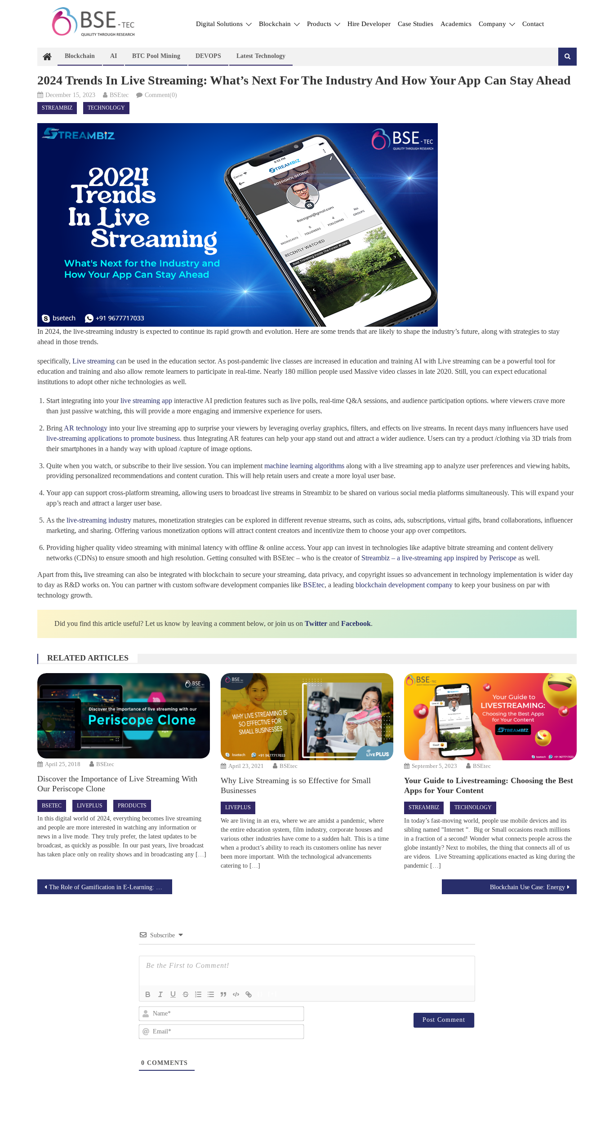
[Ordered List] (198, 994)
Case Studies (415, 23)
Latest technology (260, 56)
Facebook (356, 623)
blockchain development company (404, 585)
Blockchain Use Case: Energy (527, 887)
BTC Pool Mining (156, 56)
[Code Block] (236, 994)
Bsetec (52, 806)
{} (260, 993)
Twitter (316, 623)
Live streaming (93, 361)
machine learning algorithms (304, 466)
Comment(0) (161, 95)
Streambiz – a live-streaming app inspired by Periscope (438, 558)
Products (320, 23)
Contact (533, 23)
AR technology (85, 428)
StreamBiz (57, 108)
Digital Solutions (220, 23)
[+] (272, 993)
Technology (106, 108)
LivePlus (89, 806)
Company (493, 23)
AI (113, 56)
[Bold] (148, 994)
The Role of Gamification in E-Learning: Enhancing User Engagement (110, 887)
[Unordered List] (211, 994)
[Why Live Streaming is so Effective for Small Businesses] (307, 717)
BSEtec (119, 95)
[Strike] (185, 994)
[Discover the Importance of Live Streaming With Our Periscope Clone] (123, 715)
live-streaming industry (99, 520)
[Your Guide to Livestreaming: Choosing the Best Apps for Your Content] (490, 717)
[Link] (248, 994)
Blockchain (276, 23)
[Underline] (173, 994)
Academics (456, 23)
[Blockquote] (223, 994)
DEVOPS (208, 56)
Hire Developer (369, 23)
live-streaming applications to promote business (113, 438)
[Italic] (160, 994)
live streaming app (146, 400)
